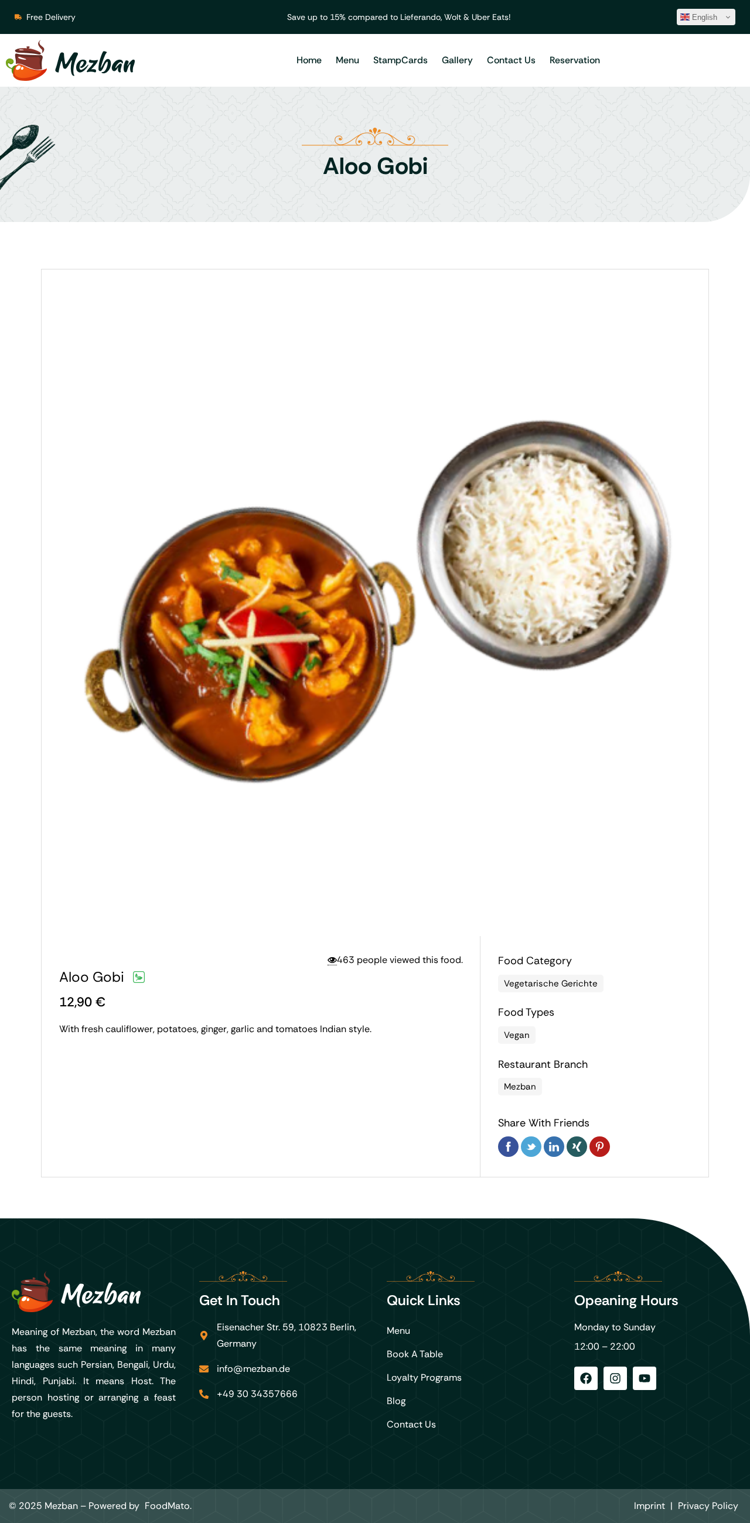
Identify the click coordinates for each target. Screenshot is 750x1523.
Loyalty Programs (424, 1377)
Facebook (508, 1146)
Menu (347, 60)
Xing (577, 1146)
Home (309, 60)
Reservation (575, 60)
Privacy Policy (708, 1506)
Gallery (457, 60)
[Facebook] (586, 1378)
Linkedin (554, 1146)
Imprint (649, 1506)
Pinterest (599, 1146)
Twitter (531, 1146)
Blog (396, 1401)
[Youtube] (644, 1378)
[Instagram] (615, 1378)
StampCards (400, 60)
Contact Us (511, 60)
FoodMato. (168, 1506)
